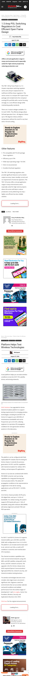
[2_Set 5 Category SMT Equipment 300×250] (15, 325)
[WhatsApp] (17, 44)
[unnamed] (15, 144)
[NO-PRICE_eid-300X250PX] (15, 254)
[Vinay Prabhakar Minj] (10, 37)
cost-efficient (8, 211)
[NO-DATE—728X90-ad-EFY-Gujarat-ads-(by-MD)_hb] (14, 675)
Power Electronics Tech (13, 19)
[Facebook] (9, 44)
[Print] (24, 44)
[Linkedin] (13, 44)
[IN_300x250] (15, 302)
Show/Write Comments (15, 231)
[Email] (20, 44)
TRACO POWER (16, 211)
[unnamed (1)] (15, 277)
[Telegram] (6, 44)
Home (3, 15)
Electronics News (9, 15)
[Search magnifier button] (25, 7)
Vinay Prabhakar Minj (16, 36)
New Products (16, 15)
